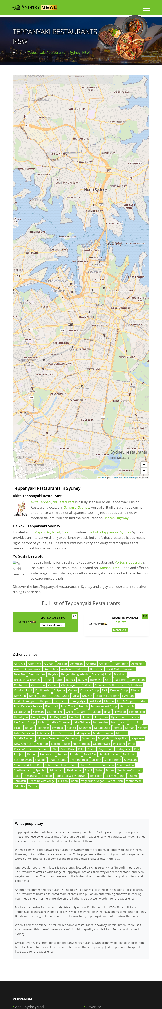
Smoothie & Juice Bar (28, 765)
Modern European (49, 738)
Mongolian (72, 738)
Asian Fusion (32, 669)
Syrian (110, 770)
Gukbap (95, 712)
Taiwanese (30, 776)
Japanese (43, 728)
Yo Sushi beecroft (128, 562)
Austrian (67, 669)
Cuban (72, 690)
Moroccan (88, 738)
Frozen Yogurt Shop (104, 706)
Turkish (63, 781)
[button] (144, 465)
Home (18, 52)
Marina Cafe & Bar (53, 617)
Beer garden (37, 674)
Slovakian (130, 760)
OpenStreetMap (129, 477)
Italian (29, 728)
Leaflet (103, 477)
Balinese (81, 669)
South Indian (125, 765)
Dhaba (135, 690)
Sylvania (70, 507)
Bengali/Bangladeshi (75, 674)
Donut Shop (61, 696)
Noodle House (60, 744)
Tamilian (46, 776)
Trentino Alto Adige (42, 781)
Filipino (109, 701)
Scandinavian (23, 760)
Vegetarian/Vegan (93, 781)
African (62, 664)
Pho (54, 749)
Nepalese (137, 738)
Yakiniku (19, 786)
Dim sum (20, 696)
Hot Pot (74, 717)
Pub (136, 749)
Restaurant (47, 754)
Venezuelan (115, 781)
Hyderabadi (118, 717)
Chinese (100, 685)
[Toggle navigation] (146, 8)
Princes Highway (116, 518)
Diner (32, 696)
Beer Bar (19, 674)
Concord (68, 532)
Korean (130, 728)
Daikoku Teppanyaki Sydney (109, 532)
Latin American (24, 733)
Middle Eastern (24, 738)
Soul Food (61, 765)
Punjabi (19, 754)
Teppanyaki (119, 630)
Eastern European (107, 696)
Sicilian (96, 760)
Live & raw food (63, 733)
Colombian (135, 685)
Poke (81, 749)
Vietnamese (134, 781)
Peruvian (43, 749)
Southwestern (23, 770)
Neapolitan (121, 738)
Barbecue (96, 669)
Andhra (91, 664)
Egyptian (128, 696)
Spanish (41, 770)
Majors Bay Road (47, 532)
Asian (17, 669)
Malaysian (83, 733)
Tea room (96, 776)
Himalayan (21, 717)
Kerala (117, 728)
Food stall (51, 706)
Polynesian (105, 749)
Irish (123, 722)
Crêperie (59, 690)
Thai (122, 776)
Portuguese (123, 749)
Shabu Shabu (58, 760)
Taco (17, 776)
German (38, 712)
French (83, 706)
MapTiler (115, 477)
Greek (69, 712)
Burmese (96, 680)
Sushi (88, 770)
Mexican (121, 733)
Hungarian (101, 717)
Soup (74, 765)
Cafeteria (120, 680)
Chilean (87, 685)
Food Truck (68, 706)
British (47, 680)
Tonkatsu (20, 781)
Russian (75, 754)
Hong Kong (38, 717)
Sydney (83, 507)
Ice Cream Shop (24, 722)
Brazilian (120, 674)
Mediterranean (103, 733)
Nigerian (42, 744)
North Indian (81, 744)
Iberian (134, 717)
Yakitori (33, 786)
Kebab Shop (102, 728)
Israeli (18, 728)
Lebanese (43, 733)
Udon (74, 781)
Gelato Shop (22, 712)
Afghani (49, 664)
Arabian (104, 664)
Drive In (87, 696)
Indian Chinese (60, 722)
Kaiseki (71, 728)
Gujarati (82, 712)
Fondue (141, 701)
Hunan (86, 717)
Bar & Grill (113, 669)
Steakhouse (74, 770)
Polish (91, 749)
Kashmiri (85, 728)
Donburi (45, 696)
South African (89, 765)
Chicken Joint (69, 685)
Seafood (40, 760)
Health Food (137, 712)
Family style (78, 701)
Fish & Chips (125, 701)
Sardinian (129, 754)
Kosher (142, 728)
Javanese (58, 728)
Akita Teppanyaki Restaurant (52, 502)
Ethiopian (45, 701)
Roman (62, 754)
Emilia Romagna (24, 701)
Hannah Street (110, 567)
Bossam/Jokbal (101, 674)
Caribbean (38, 685)
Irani (114, 722)
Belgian (53, 674)
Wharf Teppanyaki (125, 617)
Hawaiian (120, 712)
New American (23, 744)
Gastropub (127, 706)
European (60, 701)
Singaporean (112, 760)
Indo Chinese (81, 722)
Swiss (99, 770)
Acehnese (34, 664)
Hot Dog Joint (57, 717)
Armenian (137, 664)
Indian (42, 722)
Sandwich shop (109, 754)
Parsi (131, 744)
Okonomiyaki (101, 744)
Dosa (75, 696)
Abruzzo (19, 664)
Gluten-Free (55, 712)
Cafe (108, 680)
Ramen (32, 754)
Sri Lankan (56, 770)
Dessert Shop (119, 690)
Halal (107, 712)
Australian (51, 669)
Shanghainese (79, 760)
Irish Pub (135, 722)
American (76, 664)
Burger (82, 680)
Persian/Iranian (24, 749)
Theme (133, 776)
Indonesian (100, 722)
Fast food (95, 701)
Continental (42, 690)
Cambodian (137, 680)
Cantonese (21, 685)
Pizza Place (67, 749)
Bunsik (70, 680)
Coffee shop (116, 685)
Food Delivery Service (28, 706)
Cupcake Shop (89, 690)
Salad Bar (90, 754)
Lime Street (119, 622)
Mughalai (104, 738)
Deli (104, 690)
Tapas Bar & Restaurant (71, 776)
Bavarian (128, 669)
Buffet (59, 680)
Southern (108, 765)
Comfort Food (23, 690)
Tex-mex (110, 776)
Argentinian (120, 664)
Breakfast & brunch (53, 625)
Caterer (53, 685)
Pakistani (119, 744)
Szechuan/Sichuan (129, 770)
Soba (48, 765)
